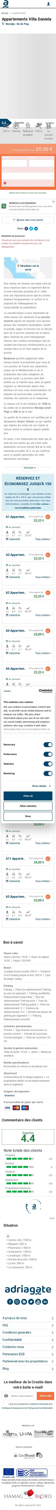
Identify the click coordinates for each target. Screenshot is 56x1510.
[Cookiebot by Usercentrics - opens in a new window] (39, 691)
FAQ (5, 1325)
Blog (5, 1368)
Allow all (28, 796)
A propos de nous (14, 1318)
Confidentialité (12, 1340)
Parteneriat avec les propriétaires (25, 1361)
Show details (39, 786)
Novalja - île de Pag (18, 23)
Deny (28, 816)
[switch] (48, 754)
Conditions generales (16, 1332)
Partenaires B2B (13, 1354)
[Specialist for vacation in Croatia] (28, 1290)
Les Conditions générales (28, 507)
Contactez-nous (13, 1347)
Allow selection (28, 806)
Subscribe (46, 1395)
